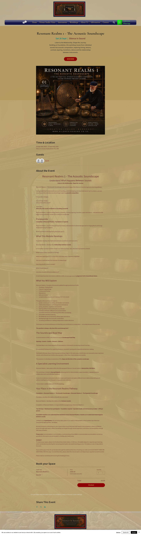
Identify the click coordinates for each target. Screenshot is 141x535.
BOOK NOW (70, 59)
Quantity (99, 469)
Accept (134, 532)
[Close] (139, 532)
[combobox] (101, 473)
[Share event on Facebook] (37, 507)
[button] (62, 22)
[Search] (114, 22)
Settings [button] (118, 532)
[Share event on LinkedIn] (45, 507)
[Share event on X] (41, 507)
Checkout (91, 485)
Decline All (125, 532)
